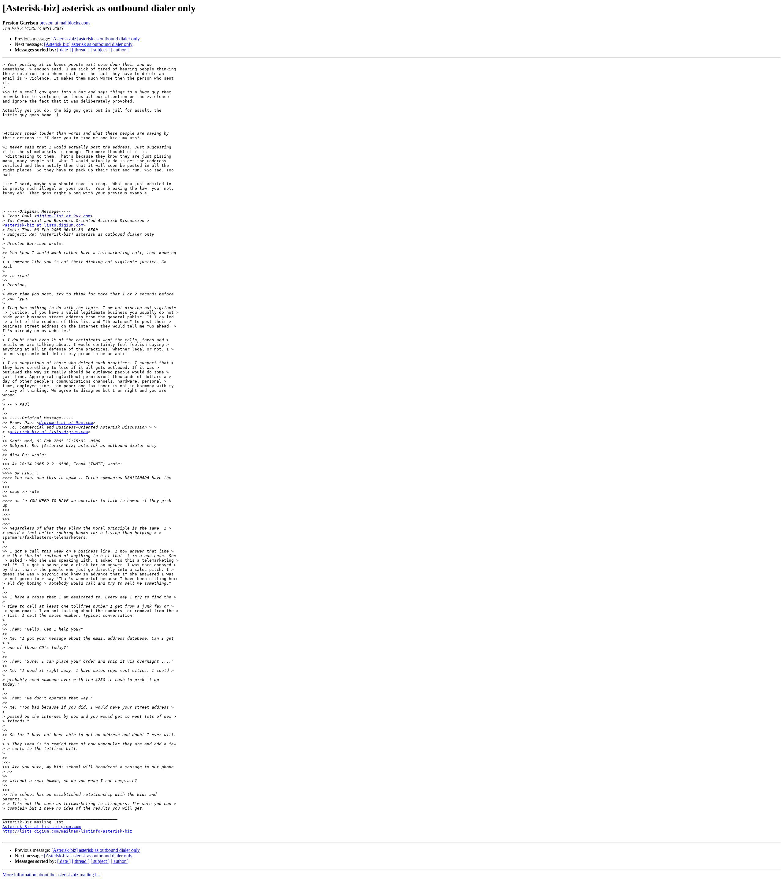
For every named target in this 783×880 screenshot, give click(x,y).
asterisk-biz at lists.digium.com (44, 225)
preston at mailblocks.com (64, 22)
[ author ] (119, 49)
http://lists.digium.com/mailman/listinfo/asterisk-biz (67, 831)
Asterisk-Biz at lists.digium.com (41, 826)
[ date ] (64, 49)
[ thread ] (80, 49)
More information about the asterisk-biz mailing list (51, 874)
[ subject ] (100, 49)
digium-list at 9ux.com (64, 216)
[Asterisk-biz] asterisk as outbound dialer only (95, 38)
